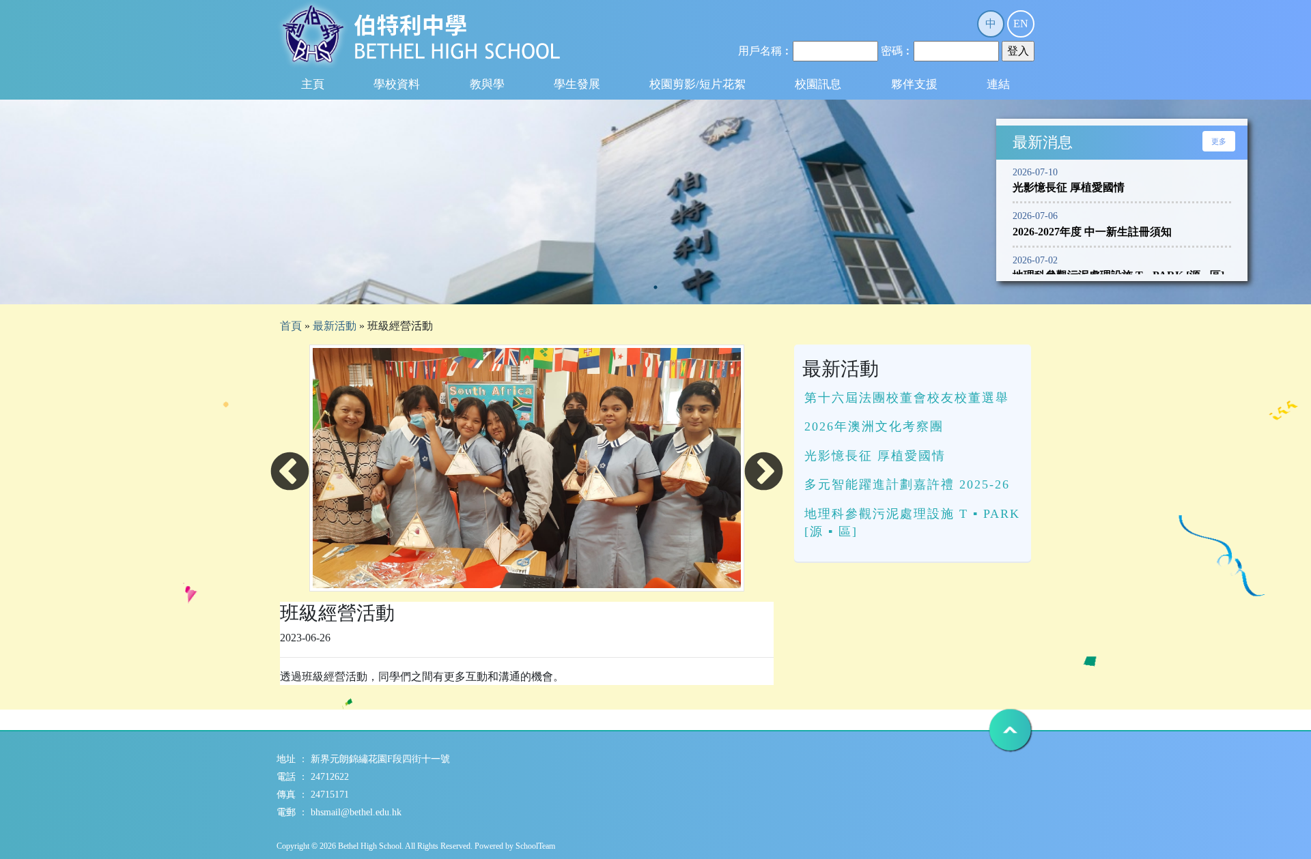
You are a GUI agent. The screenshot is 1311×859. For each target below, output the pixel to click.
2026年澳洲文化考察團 (874, 426)
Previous (290, 473)
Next (764, 473)
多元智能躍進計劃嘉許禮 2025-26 (907, 484)
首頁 (291, 326)
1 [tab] (655, 287)
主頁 (312, 84)
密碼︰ (897, 51)
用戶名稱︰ (765, 51)
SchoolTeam (535, 846)
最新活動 (334, 326)
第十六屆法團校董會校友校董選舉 (906, 398)
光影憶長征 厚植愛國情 (875, 456)
